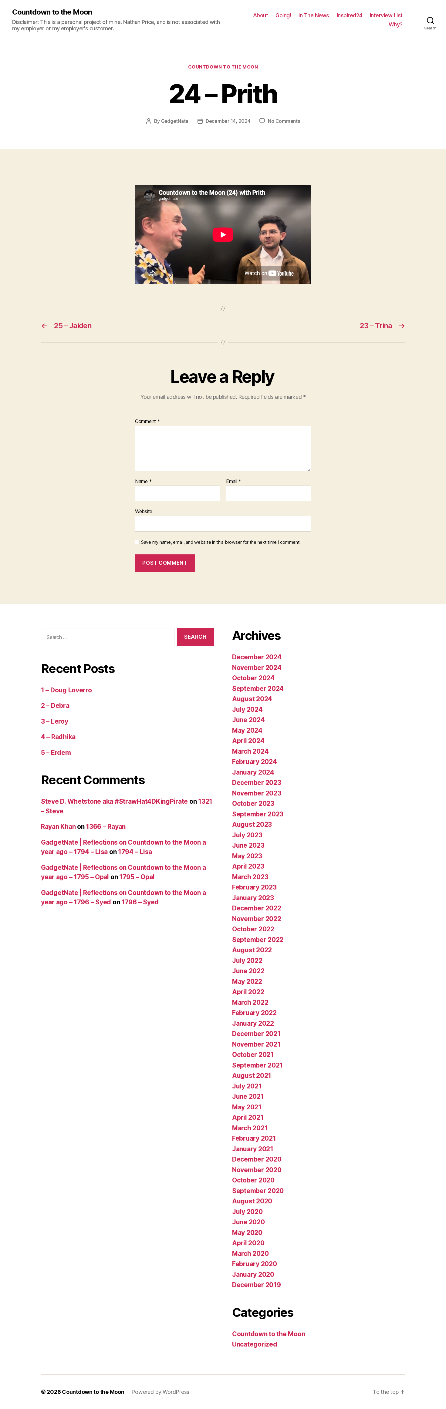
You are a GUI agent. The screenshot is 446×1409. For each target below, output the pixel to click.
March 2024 (250, 751)
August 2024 (252, 699)
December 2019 (256, 1285)
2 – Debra (55, 705)
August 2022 (252, 950)
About (260, 15)
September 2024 (258, 688)
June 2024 (248, 720)
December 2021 (256, 1033)
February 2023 (254, 887)
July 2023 (247, 835)
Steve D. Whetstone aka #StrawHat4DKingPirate (114, 801)
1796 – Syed (140, 902)
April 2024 (248, 741)
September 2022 (257, 939)
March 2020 (250, 1253)
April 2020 (248, 1243)
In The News (314, 15)
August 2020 (252, 1201)
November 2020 (257, 1170)
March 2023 (250, 877)
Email (233, 481)
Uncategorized (254, 1344)
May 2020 (247, 1232)
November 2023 (256, 793)
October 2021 (253, 1054)
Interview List (386, 15)
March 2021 (250, 1128)
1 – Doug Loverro (66, 690)
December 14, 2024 (228, 121)
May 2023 (247, 856)
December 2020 (257, 1159)
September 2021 (257, 1065)
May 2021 (247, 1107)
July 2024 (247, 709)
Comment (147, 421)
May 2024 (247, 730)
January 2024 (253, 772)
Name (143, 481)
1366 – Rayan (106, 826)
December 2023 (256, 782)
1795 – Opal (136, 877)
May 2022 (247, 981)
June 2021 (248, 1096)
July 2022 (247, 960)
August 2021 (251, 1075)
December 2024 (257, 657)
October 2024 (253, 678)
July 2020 (247, 1212)
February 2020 (254, 1264)
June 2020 (248, 1222)
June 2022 (248, 971)
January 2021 (252, 1149)
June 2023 (248, 845)
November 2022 (256, 919)
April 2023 (248, 866)
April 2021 (247, 1117)
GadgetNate (174, 121)
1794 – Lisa (135, 852)
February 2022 (254, 1013)
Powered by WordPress (160, 1392)
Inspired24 (349, 15)
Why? (396, 24)
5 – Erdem (56, 752)
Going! (283, 15)
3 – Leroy (54, 721)
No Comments (284, 121)
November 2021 (256, 1044)
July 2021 (247, 1086)
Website (143, 511)
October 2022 (253, 929)
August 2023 (252, 824)
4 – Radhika (58, 737)
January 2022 (253, 1023)
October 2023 (253, 803)
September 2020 (258, 1191)
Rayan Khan (58, 826)
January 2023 (253, 898)
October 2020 (253, 1180)
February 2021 (254, 1138)
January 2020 (253, 1274)
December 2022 (256, 908)
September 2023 (257, 814)
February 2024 (254, 761)
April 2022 (248, 992)
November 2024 (257, 667)
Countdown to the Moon (52, 12)
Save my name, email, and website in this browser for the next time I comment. (221, 542)
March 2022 (250, 1002)
